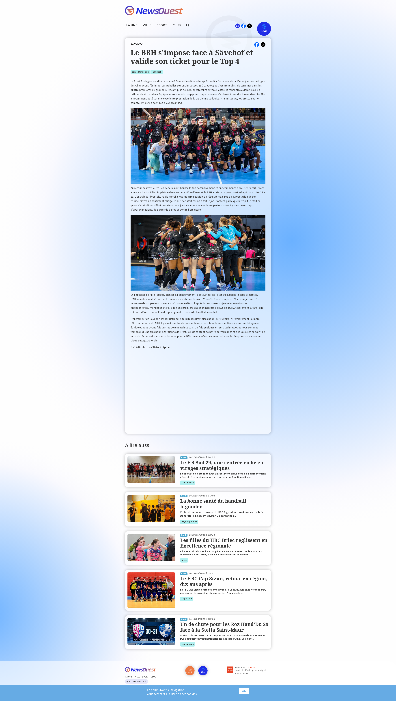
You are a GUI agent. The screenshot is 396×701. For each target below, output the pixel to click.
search (189, 26)
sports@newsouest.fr (136, 681)
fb (243, 26)
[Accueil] (154, 10)
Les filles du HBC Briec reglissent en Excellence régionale (223, 543)
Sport (162, 25)
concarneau (187, 483)
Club (177, 25)
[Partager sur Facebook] (256, 44)
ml (237, 26)
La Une (131, 25)
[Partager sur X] (263, 44)
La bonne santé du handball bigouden (213, 504)
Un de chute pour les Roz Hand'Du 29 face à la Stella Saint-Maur (224, 627)
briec (184, 560)
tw (249, 26)
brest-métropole (140, 72)
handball (157, 72)
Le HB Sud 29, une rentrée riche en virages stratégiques (221, 465)
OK (244, 691)
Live (260, 26)
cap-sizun (186, 599)
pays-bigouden (189, 522)
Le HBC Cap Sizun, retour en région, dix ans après (223, 581)
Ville (147, 25)
